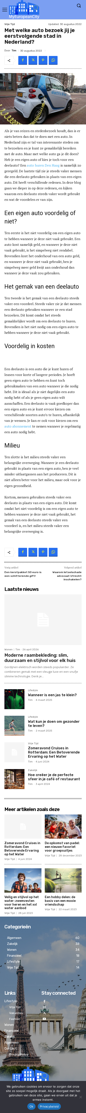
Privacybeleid (49, 1106)
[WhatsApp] (53, 60)
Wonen (8, 649)
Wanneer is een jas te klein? (52, 695)
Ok (32, 1106)
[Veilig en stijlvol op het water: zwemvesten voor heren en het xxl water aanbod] (22, 880)
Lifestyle (33, 690)
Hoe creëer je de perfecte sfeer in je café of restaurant (54, 777)
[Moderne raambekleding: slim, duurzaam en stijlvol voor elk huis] (43, 619)
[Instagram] (44, 1008)
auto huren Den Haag (43, 165)
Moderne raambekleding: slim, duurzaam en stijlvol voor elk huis (40, 658)
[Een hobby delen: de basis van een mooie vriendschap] (63, 880)
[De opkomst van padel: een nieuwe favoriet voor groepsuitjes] (63, 827)
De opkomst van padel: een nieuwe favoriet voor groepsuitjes (62, 846)
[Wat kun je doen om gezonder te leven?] (14, 726)
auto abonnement (17, 426)
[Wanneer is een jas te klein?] (14, 699)
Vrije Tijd (9, 24)
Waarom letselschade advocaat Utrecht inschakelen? (67, 576)
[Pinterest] (43, 60)
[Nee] (80, 1097)
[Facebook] (22, 60)
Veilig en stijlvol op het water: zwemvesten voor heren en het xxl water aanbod (21, 902)
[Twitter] (32, 60)
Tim (13, 50)
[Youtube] (44, 1019)
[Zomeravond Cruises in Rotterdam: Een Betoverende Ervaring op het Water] (14, 752)
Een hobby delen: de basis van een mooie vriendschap (60, 900)
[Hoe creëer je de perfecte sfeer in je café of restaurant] (14, 779)
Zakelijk (32, 770)
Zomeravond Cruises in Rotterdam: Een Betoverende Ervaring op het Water (54, 752)
